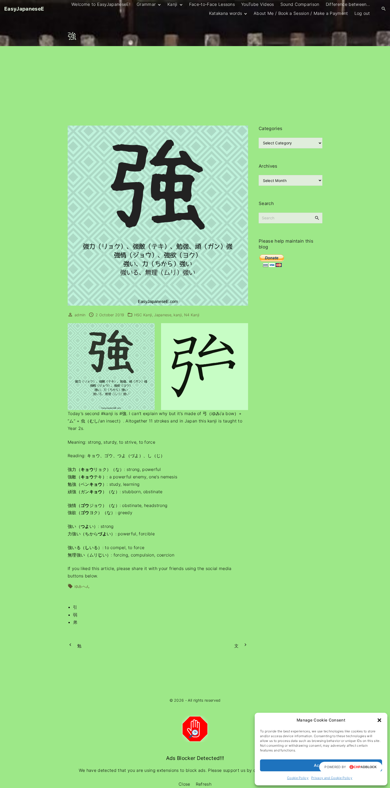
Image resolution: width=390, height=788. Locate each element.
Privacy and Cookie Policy (331, 778)
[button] (379, 720)
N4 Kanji (192, 315)
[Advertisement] (195, 86)
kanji (178, 315)
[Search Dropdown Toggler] (384, 9)
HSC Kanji (143, 315)
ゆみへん (82, 586)
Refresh (203, 784)
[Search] (317, 218)
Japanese (162, 315)
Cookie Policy (298, 778)
